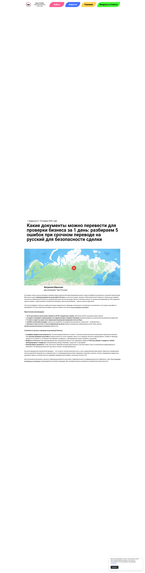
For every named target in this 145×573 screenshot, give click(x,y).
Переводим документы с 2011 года (39, 4)
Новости (33, 221)
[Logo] (28, 4)
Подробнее (113, 563)
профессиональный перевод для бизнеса (37, 326)
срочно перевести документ (80, 307)
